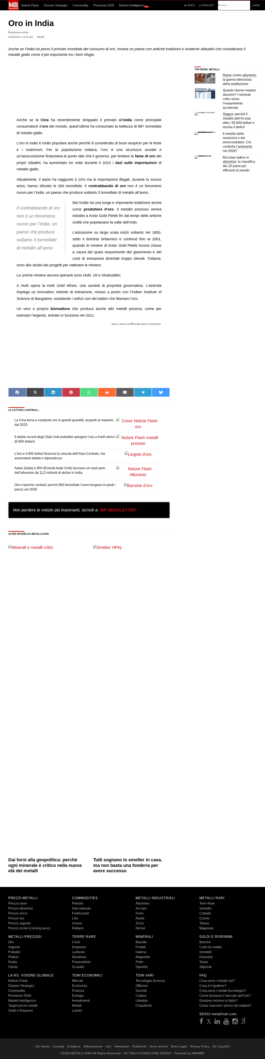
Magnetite (143, 957)
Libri (108, 1046)
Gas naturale (81, 908)
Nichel (140, 928)
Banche (205, 942)
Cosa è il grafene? (212, 985)
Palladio (14, 952)
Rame (140, 918)
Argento (14, 947)
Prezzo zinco (17, 913)
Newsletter (122, 1046)
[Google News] (243, 1022)
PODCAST (207, 5)
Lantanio (78, 952)
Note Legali (179, 1046)
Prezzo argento (19, 923)
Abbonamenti (93, 1046)
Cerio (76, 942)
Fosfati (141, 947)
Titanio (204, 923)
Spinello (142, 967)
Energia (78, 995)
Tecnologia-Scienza (150, 980)
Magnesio (206, 928)
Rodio (12, 962)
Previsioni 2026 (103, 5)
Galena (141, 952)
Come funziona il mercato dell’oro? (225, 995)
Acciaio (141, 908)
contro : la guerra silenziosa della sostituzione (240, 79)
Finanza (78, 990)
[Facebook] (201, 1022)
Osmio (13, 967)
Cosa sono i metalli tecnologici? (222, 990)
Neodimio (79, 957)
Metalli (77, 1005)
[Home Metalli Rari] (13, 9)
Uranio (77, 923)
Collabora (74, 1046)
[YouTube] (226, 1022)
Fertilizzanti (80, 913)
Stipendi (205, 967)
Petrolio (77, 903)
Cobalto (205, 913)
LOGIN (256, 5)
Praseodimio (81, 962)
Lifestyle (142, 1000)
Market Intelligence (133, 6)
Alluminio (142, 903)
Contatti (58, 1046)
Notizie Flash (30, 5)
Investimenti (81, 1000)
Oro (11, 942)
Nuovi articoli (158, 1046)
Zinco (140, 923)
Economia (79, 985)
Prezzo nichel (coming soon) (29, 928)
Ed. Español (221, 1046)
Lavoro (77, 1010)
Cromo (204, 918)
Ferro (139, 913)
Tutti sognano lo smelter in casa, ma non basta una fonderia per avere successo (127, 865)
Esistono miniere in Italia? (218, 1000)
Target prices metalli (23, 1005)
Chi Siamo (42, 1046)
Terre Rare (207, 903)
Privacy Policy (200, 1046)
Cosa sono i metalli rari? (217, 980)
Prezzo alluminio (20, 908)
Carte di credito (210, 947)
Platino (13, 957)
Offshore (142, 985)
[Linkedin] (217, 1022)
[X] (208, 1022)
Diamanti (206, 957)
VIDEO (191, 5)
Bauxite (141, 942)
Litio (75, 918)
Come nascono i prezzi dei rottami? (225, 1005)
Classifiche (144, 1005)
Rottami (77, 928)
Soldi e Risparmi (20, 1010)
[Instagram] (235, 1022)
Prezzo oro (16, 918)
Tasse (203, 962)
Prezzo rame (17, 903)
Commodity (80, 5)
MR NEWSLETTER (118, 510)
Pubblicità (139, 1046)
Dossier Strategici (56, 5)
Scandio (78, 967)
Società (141, 990)
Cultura (141, 995)
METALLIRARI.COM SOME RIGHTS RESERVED (136, 324)
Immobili (205, 952)
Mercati (77, 980)
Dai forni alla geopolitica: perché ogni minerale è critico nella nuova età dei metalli (45, 865)
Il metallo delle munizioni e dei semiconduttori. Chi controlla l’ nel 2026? (237, 142)
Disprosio (79, 947)
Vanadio (205, 908)
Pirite (139, 962)
